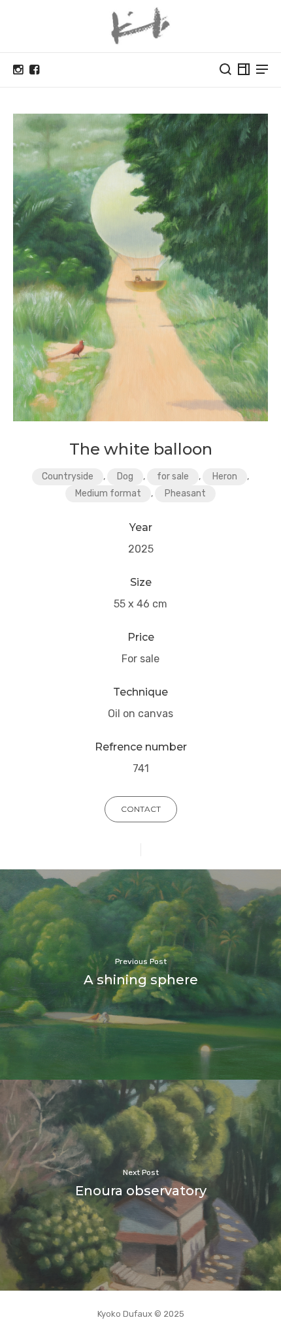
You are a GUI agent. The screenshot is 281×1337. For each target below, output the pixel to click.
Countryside (67, 476)
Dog (125, 476)
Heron (224, 476)
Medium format (108, 493)
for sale (173, 476)
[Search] (225, 69)
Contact (141, 809)
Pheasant (185, 493)
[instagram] (18, 69)
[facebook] (34, 69)
